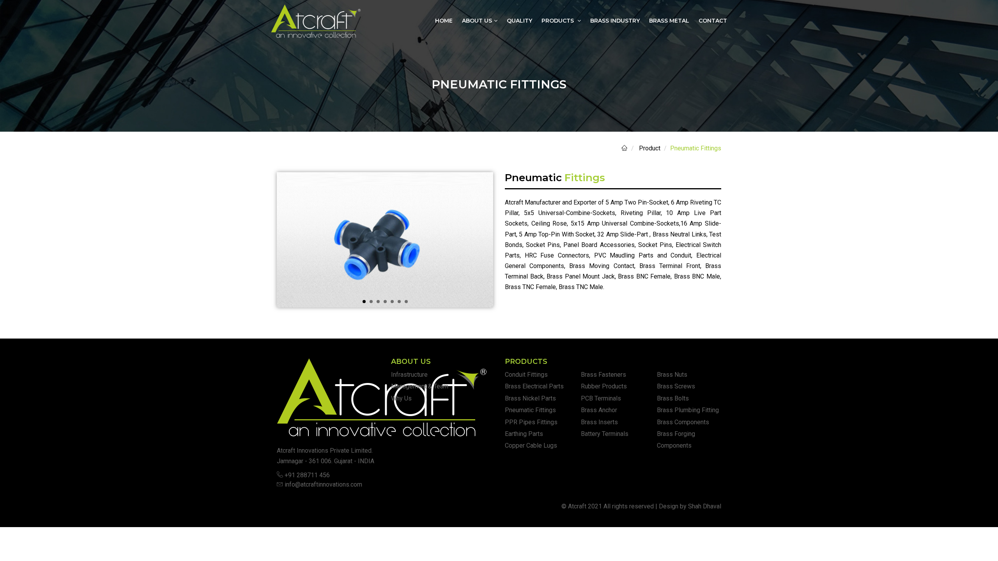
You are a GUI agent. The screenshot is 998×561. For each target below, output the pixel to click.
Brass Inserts (599, 422)
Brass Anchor (599, 410)
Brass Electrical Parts (534, 386)
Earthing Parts (524, 434)
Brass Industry (615, 20)
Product (649, 148)
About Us (477, 20)
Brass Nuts (672, 374)
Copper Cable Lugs (531, 445)
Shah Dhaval (704, 506)
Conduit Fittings (526, 374)
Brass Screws (676, 386)
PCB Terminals (601, 398)
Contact (713, 20)
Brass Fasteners (603, 374)
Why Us (401, 398)
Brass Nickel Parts (530, 398)
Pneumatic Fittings (530, 410)
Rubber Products (604, 386)
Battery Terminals (604, 434)
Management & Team (419, 386)
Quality (519, 20)
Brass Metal (669, 20)
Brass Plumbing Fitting (688, 410)
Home (444, 20)
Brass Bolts (673, 398)
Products (558, 20)
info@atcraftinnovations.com (323, 484)
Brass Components (683, 422)
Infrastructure (409, 374)
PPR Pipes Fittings (531, 422)
